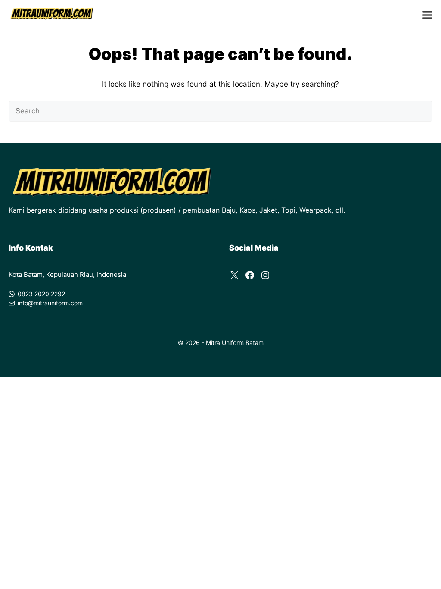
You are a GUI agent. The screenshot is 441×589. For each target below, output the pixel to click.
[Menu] (427, 14)
